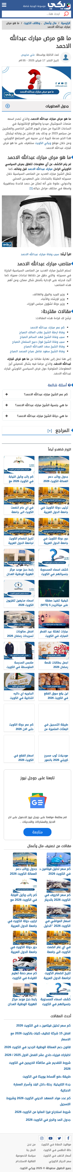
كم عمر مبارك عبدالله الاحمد (47, 327)
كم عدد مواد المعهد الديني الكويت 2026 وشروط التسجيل (38, 1101)
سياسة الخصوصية (26, 1155)
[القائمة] (4, 5)
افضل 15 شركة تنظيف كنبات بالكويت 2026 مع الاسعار (40, 1036)
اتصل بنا (31, 1150)
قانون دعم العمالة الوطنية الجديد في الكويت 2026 (37, 1047)
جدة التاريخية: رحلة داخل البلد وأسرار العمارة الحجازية (42, 1087)
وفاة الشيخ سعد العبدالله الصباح (44, 346)
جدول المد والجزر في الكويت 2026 (48, 1120)
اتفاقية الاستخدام (26, 1161)
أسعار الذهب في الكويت (57, 1155)
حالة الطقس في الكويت (57, 1150)
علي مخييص (28, 54)
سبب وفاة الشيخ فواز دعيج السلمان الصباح (38, 341)
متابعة (37, 832)
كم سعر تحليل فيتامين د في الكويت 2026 (43, 1025)
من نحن (31, 1144)
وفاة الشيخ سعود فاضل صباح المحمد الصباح (37, 351)
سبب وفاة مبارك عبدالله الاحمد (40, 254)
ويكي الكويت (43, 143)
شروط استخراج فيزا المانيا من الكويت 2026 (43, 1112)
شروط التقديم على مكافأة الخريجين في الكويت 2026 (40, 1066)
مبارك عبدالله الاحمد (40, 169)
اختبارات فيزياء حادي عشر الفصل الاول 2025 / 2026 (38, 1055)
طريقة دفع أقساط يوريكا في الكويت (47, 1076)
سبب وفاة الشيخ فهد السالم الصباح (42, 337)
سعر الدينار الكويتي (60, 1161)
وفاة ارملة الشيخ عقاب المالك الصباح (42, 332)
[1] (31, 188)
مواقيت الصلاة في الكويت (56, 1144)
